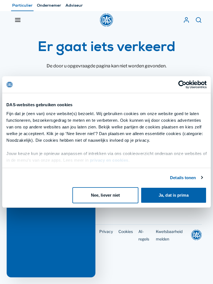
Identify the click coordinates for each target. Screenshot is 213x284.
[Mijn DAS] (186, 20)
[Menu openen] (17, 20)
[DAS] (106, 20)
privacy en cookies (109, 160)
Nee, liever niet (105, 195)
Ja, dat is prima (174, 195)
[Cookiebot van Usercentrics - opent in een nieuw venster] (182, 84)
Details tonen (183, 177)
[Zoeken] (198, 20)
